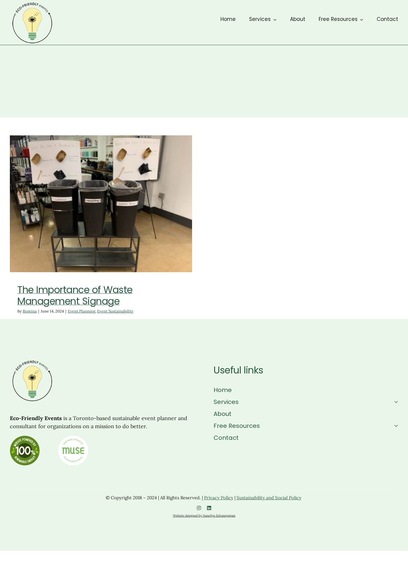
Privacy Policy (218, 497)
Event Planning (82, 215)
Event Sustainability (115, 215)
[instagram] (199, 508)
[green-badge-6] (25, 439)
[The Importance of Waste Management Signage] (101, 203)
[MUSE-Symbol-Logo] (73, 439)
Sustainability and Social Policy (269, 497)
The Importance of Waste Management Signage (75, 295)
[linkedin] (209, 508)
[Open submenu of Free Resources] (394, 425)
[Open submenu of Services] (394, 401)
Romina (30, 311)
